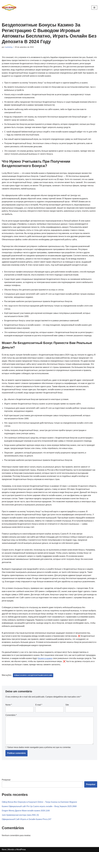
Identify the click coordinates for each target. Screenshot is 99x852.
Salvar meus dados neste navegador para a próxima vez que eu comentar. (39, 747)
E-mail (38, 705)
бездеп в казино (45, 658)
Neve (4, 849)
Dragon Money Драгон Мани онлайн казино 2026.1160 (26, 811)
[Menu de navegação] (94, 7)
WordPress (21, 849)
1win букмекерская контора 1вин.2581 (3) (20, 815)
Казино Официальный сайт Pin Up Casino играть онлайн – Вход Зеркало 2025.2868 (39, 806)
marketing (8, 47)
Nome (8, 705)
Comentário (11, 715)
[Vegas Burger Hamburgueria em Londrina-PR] (9, 7)
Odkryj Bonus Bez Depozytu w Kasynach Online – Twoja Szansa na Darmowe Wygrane (39, 802)
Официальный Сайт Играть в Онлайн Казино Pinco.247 (26, 819)
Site (67, 705)
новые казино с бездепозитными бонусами (33, 675)
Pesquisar (6, 780)
